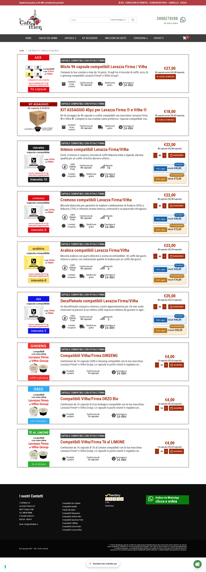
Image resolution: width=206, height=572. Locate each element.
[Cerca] (133, 19)
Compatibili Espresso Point (72, 520)
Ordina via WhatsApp (167, 497)
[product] (38, 73)
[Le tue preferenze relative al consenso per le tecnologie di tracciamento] (5, 567)
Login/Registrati (158, 3)
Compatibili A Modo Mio (71, 516)
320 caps (160, 178)
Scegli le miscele (166, 76)
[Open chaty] (197, 564)
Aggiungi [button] (178, 155)
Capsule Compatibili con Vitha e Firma (83, 60)
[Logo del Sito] (30, 20)
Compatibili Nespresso (71, 513)
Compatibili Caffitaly (70, 523)
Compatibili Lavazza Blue (72, 530)
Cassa (183, 3)
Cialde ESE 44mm (68, 510)
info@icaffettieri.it (31, 524)
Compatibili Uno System (71, 503)
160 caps (160, 168)
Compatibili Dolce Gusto (71, 526)
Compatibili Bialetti (69, 506)
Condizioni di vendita (136, 3)
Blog (121, 3)
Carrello (174, 3)
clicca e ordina (166, 501)
